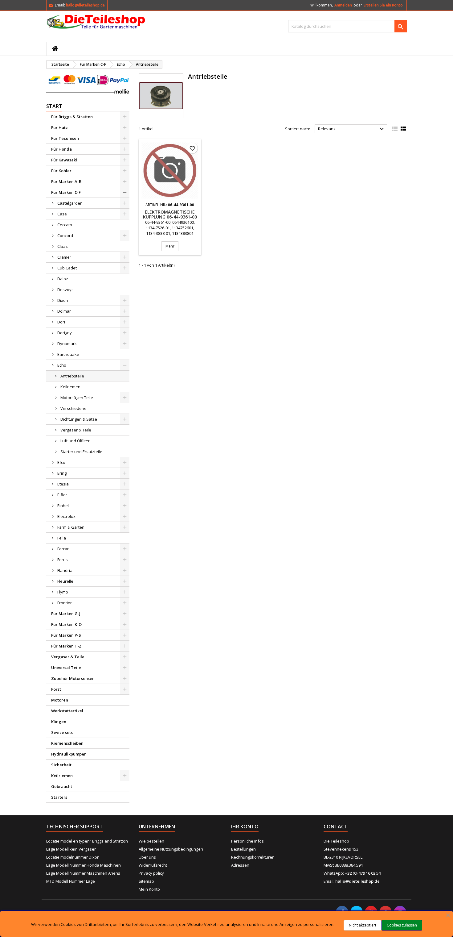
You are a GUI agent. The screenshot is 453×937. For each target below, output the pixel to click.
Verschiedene (73, 408)
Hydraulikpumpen (69, 754)
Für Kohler (61, 170)
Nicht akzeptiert (362, 925)
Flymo (62, 592)
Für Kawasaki (64, 160)
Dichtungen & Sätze (78, 419)
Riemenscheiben (67, 743)
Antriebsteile (72, 376)
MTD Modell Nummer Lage (70, 881)
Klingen (58, 721)
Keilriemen (70, 386)
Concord (65, 235)
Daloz (62, 278)
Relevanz (352, 129)
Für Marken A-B (66, 181)
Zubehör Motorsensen (73, 678)
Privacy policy (151, 873)
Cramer (64, 257)
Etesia (63, 484)
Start (54, 106)
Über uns (147, 857)
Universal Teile (66, 667)
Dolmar (64, 311)
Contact (336, 826)
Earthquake (68, 354)
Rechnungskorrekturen (253, 857)
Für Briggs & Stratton (72, 116)
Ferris (62, 559)
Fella (61, 538)
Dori (61, 322)
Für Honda (61, 149)
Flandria (64, 570)
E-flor (62, 495)
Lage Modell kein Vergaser (71, 849)
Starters (59, 797)
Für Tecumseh (65, 138)
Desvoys (65, 289)
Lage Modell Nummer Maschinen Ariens (83, 873)
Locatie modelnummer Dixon (73, 857)
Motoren (59, 700)
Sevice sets (62, 732)
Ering (62, 473)
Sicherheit (61, 765)
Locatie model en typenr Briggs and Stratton (87, 841)
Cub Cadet (67, 268)
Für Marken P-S (66, 635)
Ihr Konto (245, 826)
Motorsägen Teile (76, 397)
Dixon (62, 300)
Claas (62, 246)
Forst (56, 689)
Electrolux (66, 516)
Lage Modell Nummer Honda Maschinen (83, 865)
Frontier (64, 603)
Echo (61, 365)
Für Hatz (59, 127)
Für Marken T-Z (66, 646)
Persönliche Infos (247, 841)
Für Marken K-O (66, 624)
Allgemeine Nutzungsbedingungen (171, 849)
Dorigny (64, 332)
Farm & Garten (70, 527)
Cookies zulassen (402, 925)
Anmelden (343, 5)
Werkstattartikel (67, 711)
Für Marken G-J (65, 613)
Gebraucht (61, 786)
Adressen (240, 865)
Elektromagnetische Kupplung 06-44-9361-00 (170, 214)
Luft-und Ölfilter (75, 441)
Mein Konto (149, 889)
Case (62, 214)
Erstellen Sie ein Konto (383, 5)
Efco (61, 462)
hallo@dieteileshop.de (85, 5)
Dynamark (67, 343)
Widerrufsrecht (153, 865)
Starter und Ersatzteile (81, 451)
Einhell (63, 505)
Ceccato (64, 224)
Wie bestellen (151, 841)
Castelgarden (70, 203)
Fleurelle (65, 581)
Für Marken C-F (66, 192)
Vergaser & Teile (75, 430)
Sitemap (146, 881)
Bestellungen (243, 849)
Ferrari (63, 549)
